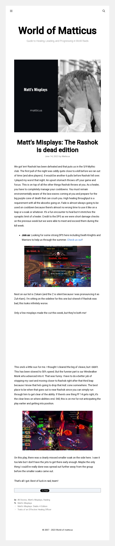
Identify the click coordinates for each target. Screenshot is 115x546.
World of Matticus (57, 30)
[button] (11, 11)
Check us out (74, 239)
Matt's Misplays (35, 500)
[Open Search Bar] (103, 11)
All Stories (22, 500)
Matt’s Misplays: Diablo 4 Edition (32, 506)
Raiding (46, 500)
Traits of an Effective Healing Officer (34, 509)
